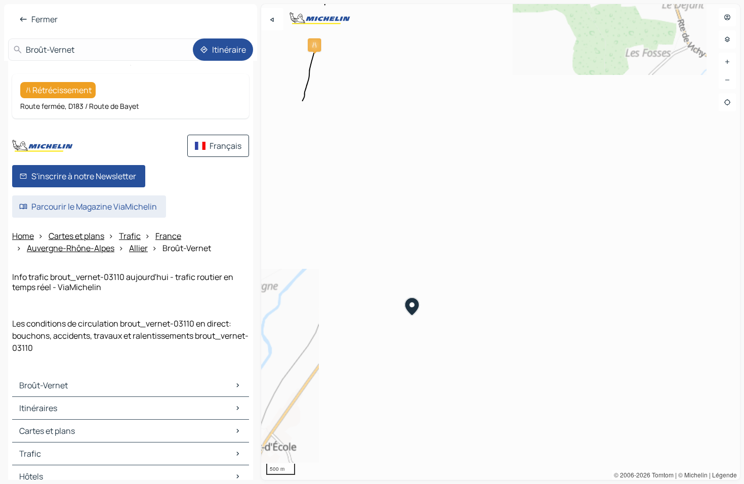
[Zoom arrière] (727, 80)
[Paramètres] (727, 39)
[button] (314, 45)
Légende (724, 474)
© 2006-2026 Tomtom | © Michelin (661, 474)
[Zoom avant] (727, 62)
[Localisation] (727, 102)
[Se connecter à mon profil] (727, 17)
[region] (500, 242)
